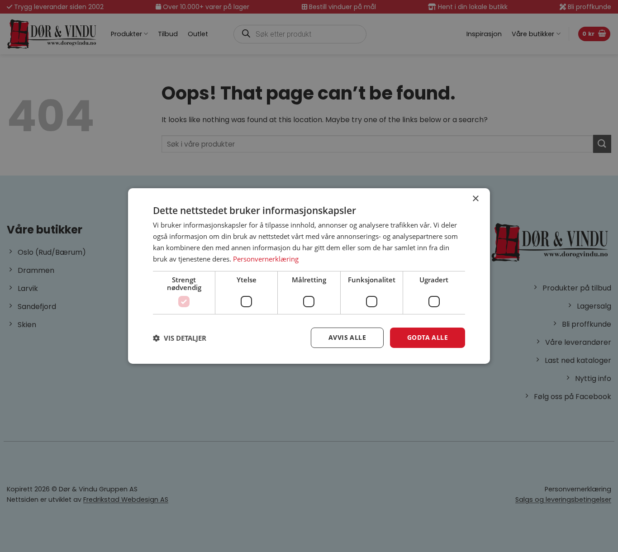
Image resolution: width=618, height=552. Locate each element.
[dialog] (309, 276)
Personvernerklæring (266, 258)
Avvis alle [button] (347, 337)
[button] (179, 338)
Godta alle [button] (427, 337)
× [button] (475, 198)
